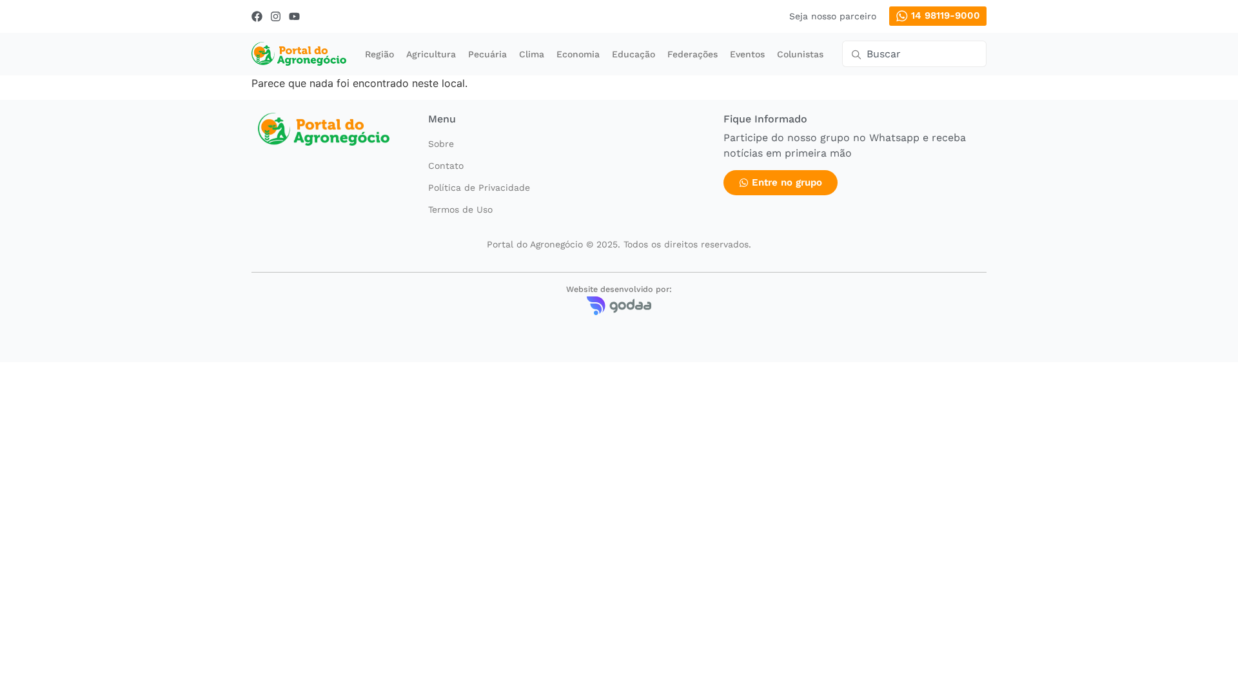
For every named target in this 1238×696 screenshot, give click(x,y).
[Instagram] (275, 16)
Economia (578, 54)
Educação (633, 54)
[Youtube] (294, 16)
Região (379, 54)
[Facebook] (256, 16)
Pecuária (487, 54)
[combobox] (914, 54)
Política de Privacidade (479, 187)
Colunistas (800, 54)
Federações (692, 54)
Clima (531, 54)
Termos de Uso (460, 209)
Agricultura (431, 54)
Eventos (747, 54)
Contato (446, 165)
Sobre (441, 144)
